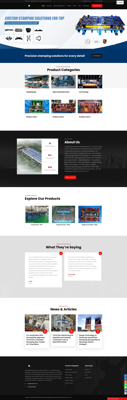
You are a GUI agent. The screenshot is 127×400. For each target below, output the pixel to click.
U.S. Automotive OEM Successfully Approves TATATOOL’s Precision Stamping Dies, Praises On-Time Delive (35, 339)
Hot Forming (83, 92)
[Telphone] (125, 390)
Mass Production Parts (61, 92)
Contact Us (97, 5)
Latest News (88, 377)
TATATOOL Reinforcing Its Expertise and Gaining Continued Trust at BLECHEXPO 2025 (63, 338)
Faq (86, 375)
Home (43, 6)
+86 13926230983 (98, 1)
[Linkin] (125, 378)
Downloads (86, 6)
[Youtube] (125, 381)
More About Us (70, 177)
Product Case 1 (31, 117)
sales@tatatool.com (86, 1)
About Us (49, 6)
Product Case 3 (84, 117)
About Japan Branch (59, 6)
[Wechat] (125, 387)
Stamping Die (31, 92)
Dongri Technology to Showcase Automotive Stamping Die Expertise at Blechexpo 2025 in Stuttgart (89, 339)
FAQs (79, 6)
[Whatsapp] (125, 384)
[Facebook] (125, 375)
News (74, 6)
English (121, 2)
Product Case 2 (58, 117)
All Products (97, 56)
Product (69, 6)
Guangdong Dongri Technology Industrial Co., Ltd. (58, 397)
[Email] (125, 393)
